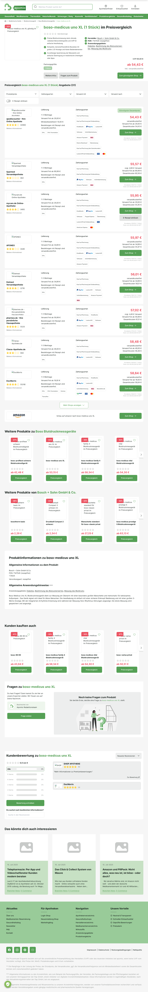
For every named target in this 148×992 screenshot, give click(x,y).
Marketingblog (47, 922)
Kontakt (9, 933)
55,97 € (136, 237)
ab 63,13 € (122, 533)
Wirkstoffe (80, 929)
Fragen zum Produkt (69, 75)
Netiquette (137, 950)
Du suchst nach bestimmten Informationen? (25, 810)
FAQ (8, 929)
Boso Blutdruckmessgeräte (47, 21)
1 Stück (48, 68)
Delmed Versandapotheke (14, 283)
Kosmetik (79, 16)
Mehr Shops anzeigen (72, 405)
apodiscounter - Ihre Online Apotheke (16, 120)
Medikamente (22, 16)
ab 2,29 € (16, 533)
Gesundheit (10, 16)
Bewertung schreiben (25, 803)
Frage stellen (26, 716)
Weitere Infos (50, 75)
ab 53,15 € (52, 472)
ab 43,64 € (17, 664)
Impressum (91, 950)
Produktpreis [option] (11, 94)
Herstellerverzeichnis (84, 922)
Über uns (10, 915)
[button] (141, 454)
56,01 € (136, 274)
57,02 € (136, 310)
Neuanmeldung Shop (49, 919)
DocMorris (11, 381)
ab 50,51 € (122, 664)
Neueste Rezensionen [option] (126, 756)
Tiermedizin (35, 16)
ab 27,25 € (87, 533)
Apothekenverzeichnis (85, 915)
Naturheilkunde (49, 16)
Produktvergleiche (107, 16)
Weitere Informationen (14, 128)
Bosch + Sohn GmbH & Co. (108, 38)
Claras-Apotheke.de (15, 349)
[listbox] (22, 94)
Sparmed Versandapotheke (14, 173)
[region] (97, 776)
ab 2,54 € (51, 533)
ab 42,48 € (17, 472)
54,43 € (136, 117)
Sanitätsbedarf (91, 16)
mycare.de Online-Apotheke (15, 204)
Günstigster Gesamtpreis (129, 110)
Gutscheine (138, 16)
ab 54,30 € (122, 472)
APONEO (10, 245)
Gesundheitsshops (84, 919)
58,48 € (136, 341)
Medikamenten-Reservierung (18, 919)
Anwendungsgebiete (84, 933)
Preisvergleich (21, 478)
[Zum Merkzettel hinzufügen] (37, 27)
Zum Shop (129, 132)
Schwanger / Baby (65, 16)
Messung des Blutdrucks (101, 49)
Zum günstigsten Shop (128, 75)
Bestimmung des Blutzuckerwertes (49, 591)
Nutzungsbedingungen (121, 950)
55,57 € (136, 164)
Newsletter (10, 926)
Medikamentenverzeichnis (87, 926)
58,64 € (136, 373)
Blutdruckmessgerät (30, 21)
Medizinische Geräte (15, 21)
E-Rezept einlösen (19, 101)
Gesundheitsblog (124, 16)
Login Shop (45, 915)
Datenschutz (103, 950)
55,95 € (136, 195)
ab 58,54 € (87, 472)
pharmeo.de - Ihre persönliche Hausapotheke (14, 320)
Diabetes (91, 46)
